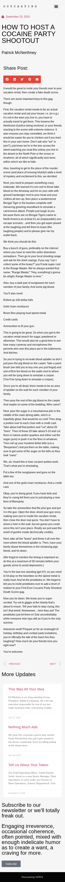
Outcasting (20, 6)
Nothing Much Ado (23, 727)
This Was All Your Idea (26, 689)
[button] (7, 79)
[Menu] (56, 6)
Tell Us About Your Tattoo (28, 765)
